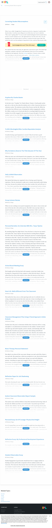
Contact (3, 511)
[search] (46, 2)
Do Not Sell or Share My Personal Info (18, 525)
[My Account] (49, 2)
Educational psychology (5, 501)
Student (2, 500)
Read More (26, 118)
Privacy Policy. (4, 523)
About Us (3, 510)
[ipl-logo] (6, 2)
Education (3, 493)
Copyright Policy (18, 510)
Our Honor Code (18, 513)
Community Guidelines (19, 511)
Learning (2, 496)
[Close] (50, 516)
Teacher (2, 495)
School (2, 498)
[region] (26, 521)
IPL (1, 5)
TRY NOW (41, 45)
